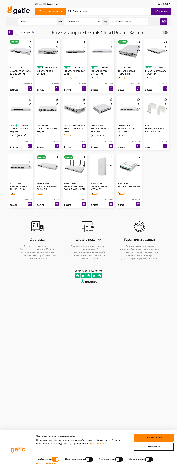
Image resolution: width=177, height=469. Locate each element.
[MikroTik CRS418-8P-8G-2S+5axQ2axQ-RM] (75, 165)
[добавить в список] (30, 51)
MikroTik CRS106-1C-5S (129, 180)
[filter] (163, 21)
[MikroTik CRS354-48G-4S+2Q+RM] (156, 50)
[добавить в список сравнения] (30, 42)
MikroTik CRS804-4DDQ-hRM (127, 67)
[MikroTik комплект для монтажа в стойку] (156, 108)
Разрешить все (154, 437)
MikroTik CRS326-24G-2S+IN (75, 124)
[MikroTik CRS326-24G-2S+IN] (75, 108)
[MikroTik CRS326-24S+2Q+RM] (102, 50)
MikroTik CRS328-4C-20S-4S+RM (128, 124)
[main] (19, 10)
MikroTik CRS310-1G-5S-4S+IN (101, 124)
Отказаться (154, 446)
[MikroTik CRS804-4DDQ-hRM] (129, 50)
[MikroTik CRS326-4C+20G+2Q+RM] (21, 165)
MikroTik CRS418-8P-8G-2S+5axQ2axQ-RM (74, 182)
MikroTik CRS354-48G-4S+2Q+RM (156, 67)
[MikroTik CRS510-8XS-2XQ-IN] (48, 108)
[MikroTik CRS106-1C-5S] (129, 165)
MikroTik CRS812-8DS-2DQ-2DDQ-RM (20, 67)
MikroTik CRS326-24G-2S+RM (75, 67)
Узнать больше (98, 443)
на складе (25, 32)
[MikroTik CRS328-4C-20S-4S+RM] (129, 108)
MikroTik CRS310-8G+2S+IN (45, 67)
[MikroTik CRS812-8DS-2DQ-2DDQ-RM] (21, 50)
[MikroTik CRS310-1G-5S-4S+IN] (102, 108)
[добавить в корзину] (57, 88)
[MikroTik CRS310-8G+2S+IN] (48, 50)
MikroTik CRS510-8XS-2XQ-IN (47, 124)
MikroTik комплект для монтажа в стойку (154, 126)
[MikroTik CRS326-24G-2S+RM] (75, 50)
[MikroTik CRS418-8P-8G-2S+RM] (48, 165)
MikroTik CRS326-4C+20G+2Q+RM (18, 182)
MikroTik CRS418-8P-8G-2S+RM (47, 182)
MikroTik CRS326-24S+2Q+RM (99, 67)
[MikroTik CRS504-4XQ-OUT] (102, 165)
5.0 (41, 62)
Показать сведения (46, 463)
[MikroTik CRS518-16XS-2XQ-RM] (21, 108)
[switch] (89, 459)
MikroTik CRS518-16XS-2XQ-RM (21, 124)
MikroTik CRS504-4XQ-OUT (99, 182)
